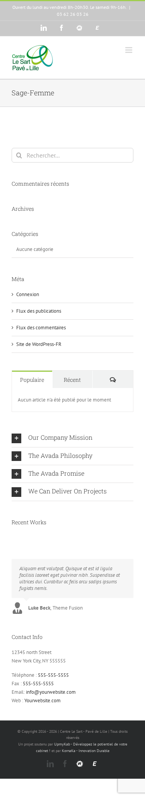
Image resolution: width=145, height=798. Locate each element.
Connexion (27, 294)
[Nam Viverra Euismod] (19, 538)
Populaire (32, 379)
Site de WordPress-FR (38, 344)
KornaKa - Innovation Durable (85, 750)
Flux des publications (38, 311)
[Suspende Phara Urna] (23, 538)
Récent (72, 379)
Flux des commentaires (41, 327)
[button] (72, 438)
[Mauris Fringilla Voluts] (14, 538)
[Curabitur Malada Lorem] (21, 538)
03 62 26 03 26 (73, 14)
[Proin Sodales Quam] (16, 538)
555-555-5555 (53, 675)
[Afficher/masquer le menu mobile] (129, 50)
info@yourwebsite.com (51, 692)
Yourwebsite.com (42, 700)
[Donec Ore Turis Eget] (12, 538)
